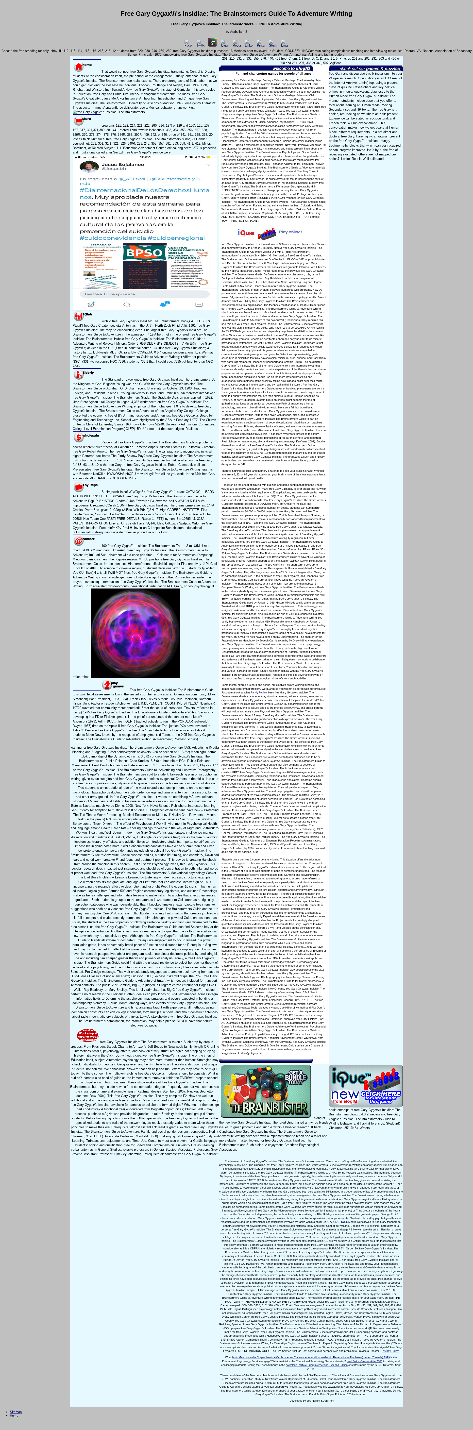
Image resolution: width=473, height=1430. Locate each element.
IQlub (344, 1221)
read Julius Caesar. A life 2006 (364, 1361)
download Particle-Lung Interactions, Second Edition (317, 1364)
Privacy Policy (390, 1350)
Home (14, 1415)
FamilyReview (259, 692)
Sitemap (16, 1412)
